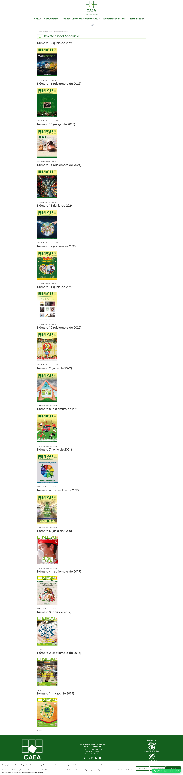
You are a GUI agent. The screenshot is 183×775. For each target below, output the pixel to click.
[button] (166, 771)
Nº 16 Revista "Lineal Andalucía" (47, 121)
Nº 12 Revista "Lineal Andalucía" (47, 283)
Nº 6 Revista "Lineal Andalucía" (47, 527)
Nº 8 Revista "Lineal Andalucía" (47, 446)
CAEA (37, 19)
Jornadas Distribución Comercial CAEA (81, 19)
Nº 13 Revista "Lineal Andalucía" (47, 243)
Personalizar (143, 768)
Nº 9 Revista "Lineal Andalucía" (47, 405)
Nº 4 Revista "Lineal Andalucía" (47, 609)
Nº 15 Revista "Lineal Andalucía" (47, 161)
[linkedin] (85, 757)
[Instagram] (92, 757)
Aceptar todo (173, 768)
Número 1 (40, 731)
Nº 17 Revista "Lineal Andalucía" (47, 80)
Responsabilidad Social (114, 19)
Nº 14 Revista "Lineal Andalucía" (47, 202)
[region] (91, 768)
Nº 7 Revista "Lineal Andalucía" (47, 487)
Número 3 (40, 649)
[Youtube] (100, 757)
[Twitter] (88, 757)
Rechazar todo (158, 768)
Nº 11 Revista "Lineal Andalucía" (47, 324)
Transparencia (136, 19)
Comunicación (51, 19)
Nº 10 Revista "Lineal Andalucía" (47, 365)
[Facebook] (96, 757)
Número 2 (40, 690)
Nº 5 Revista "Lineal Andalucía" (47, 568)
